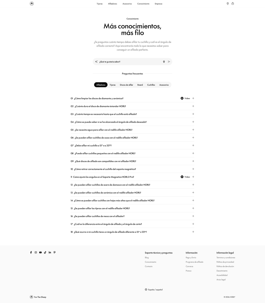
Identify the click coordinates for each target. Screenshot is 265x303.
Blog (147, 257)
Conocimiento (143, 3)
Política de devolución (225, 266)
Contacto (149, 266)
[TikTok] (45, 252)
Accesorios (127, 3)
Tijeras (100, 3)
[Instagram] (35, 252)
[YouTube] (40, 252)
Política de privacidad (225, 261)
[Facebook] (31, 252)
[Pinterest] (54, 252)
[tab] (101, 84)
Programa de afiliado (194, 261)
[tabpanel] (132, 165)
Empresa (158, 3)
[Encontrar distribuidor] (227, 3)
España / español (155, 289)
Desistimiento (222, 270)
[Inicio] (32, 4)
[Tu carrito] (232, 3)
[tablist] (132, 85)
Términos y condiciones (226, 257)
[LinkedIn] (49, 252)
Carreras (189, 266)
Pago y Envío (191, 257)
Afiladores (112, 3)
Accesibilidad (222, 275)
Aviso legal (221, 279)
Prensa (188, 270)
